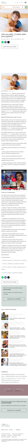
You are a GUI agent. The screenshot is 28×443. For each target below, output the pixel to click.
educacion (16, 314)
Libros (16, 378)
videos (16, 382)
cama (8, 134)
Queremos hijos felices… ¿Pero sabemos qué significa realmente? (17, 328)
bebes (22, 374)
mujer (24, 378)
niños (11, 314)
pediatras (9, 128)
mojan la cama (9, 111)
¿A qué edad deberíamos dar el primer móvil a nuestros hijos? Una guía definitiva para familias (18, 355)
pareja (18, 380)
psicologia (12, 325)
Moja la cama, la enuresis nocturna (15, 260)
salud (11, 382)
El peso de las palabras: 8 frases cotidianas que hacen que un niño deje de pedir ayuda (17, 337)
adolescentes (19, 322)
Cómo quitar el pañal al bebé (12, 273)
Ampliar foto (11, 91)
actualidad (5, 374)
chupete (10, 93)
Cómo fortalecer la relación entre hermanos (17, 319)
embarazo (18, 376)
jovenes (12, 378)
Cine (5, 376)
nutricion (9, 380)
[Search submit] (26, 7)
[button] (25, 2)
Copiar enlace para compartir (9, 46)
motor (19, 378)
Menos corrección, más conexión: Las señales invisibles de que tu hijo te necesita (18, 346)
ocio (14, 380)
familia (21, 314)
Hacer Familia (13, 316)
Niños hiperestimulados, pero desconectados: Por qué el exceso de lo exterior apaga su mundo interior (18, 364)
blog (2, 376)
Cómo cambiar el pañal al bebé (13, 264)
